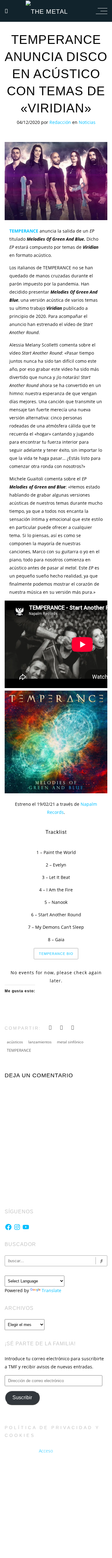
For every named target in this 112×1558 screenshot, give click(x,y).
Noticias (87, 122)
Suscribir (22, 1397)
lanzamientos (40, 1042)
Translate (51, 1290)
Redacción (60, 122)
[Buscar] (101, 1260)
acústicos (15, 1042)
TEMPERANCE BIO (56, 954)
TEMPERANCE (19, 1050)
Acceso (46, 1451)
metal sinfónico (70, 1042)
